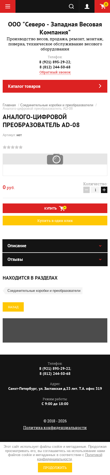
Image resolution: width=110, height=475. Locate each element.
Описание (16, 246)
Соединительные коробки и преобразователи (56, 105)
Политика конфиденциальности (55, 427)
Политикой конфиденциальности (69, 457)
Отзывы (15, 259)
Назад (13, 307)
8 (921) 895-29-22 (54, 62)
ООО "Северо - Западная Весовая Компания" (55, 28)
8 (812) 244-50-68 (55, 67)
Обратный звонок (55, 72)
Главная (9, 105)
